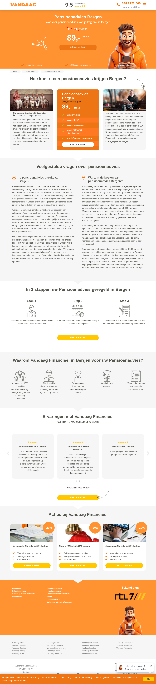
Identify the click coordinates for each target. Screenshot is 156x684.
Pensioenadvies (53, 599)
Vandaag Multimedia (90, 642)
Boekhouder (17, 596)
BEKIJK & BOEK (78, 145)
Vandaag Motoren (54, 642)
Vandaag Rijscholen (55, 645)
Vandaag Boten (18, 653)
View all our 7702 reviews (78, 488)
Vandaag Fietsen (53, 651)
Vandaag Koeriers (19, 648)
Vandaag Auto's (18, 642)
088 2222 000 (131, 3)
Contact (25, 672)
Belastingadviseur (19, 591)
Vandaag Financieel (89, 653)
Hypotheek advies (54, 591)
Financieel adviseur (54, 588)
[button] (13, 178)
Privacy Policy (26, 669)
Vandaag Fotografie (124, 648)
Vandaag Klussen (19, 645)
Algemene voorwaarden (26, 666)
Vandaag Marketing (124, 645)
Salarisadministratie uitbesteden (59, 602)
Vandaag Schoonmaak (91, 645)
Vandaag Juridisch (54, 653)
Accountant (16, 588)
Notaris (50, 596)
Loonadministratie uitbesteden (59, 594)
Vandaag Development (125, 642)
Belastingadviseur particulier (23, 594)
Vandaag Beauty (18, 651)
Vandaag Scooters (89, 648)
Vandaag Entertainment (56, 648)
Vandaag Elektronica (90, 651)
